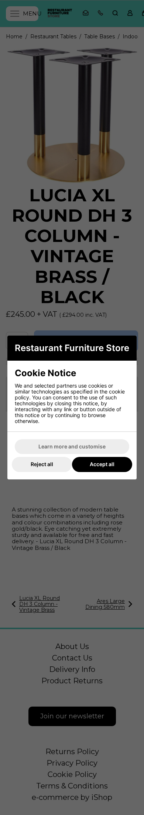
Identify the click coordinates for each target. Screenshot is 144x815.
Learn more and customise (72, 446)
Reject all (42, 464)
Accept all (102, 464)
